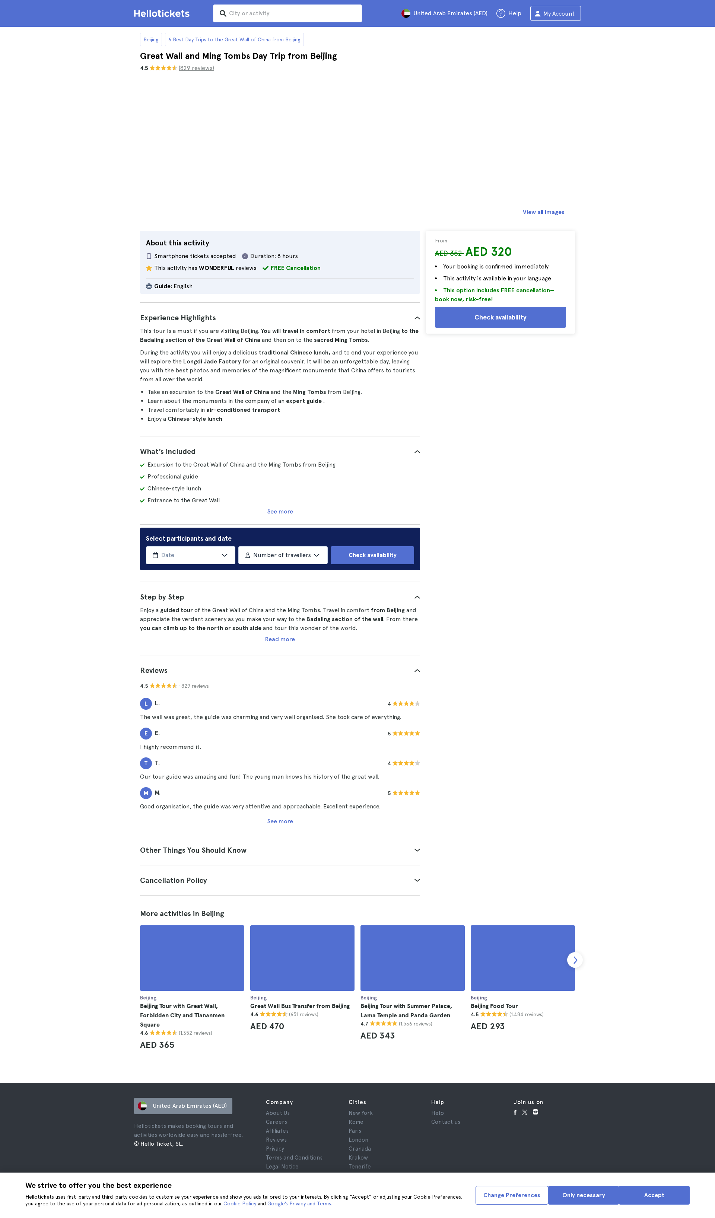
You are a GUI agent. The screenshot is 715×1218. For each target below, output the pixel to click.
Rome (356, 1122)
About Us (278, 1113)
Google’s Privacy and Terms (299, 1203)
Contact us (445, 1122)
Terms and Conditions (294, 1157)
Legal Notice (282, 1166)
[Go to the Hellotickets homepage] (163, 13)
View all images (544, 212)
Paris (355, 1131)
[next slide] (575, 960)
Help (437, 1113)
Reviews (276, 1139)
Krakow (358, 1157)
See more (280, 511)
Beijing (151, 39)
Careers (276, 1122)
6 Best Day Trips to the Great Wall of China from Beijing (234, 39)
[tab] (280, 318)
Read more (280, 639)
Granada (360, 1148)
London (358, 1139)
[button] (280, 318)
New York (361, 1113)
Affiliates (277, 1131)
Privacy (275, 1148)
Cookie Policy (239, 1203)
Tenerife (360, 1166)
